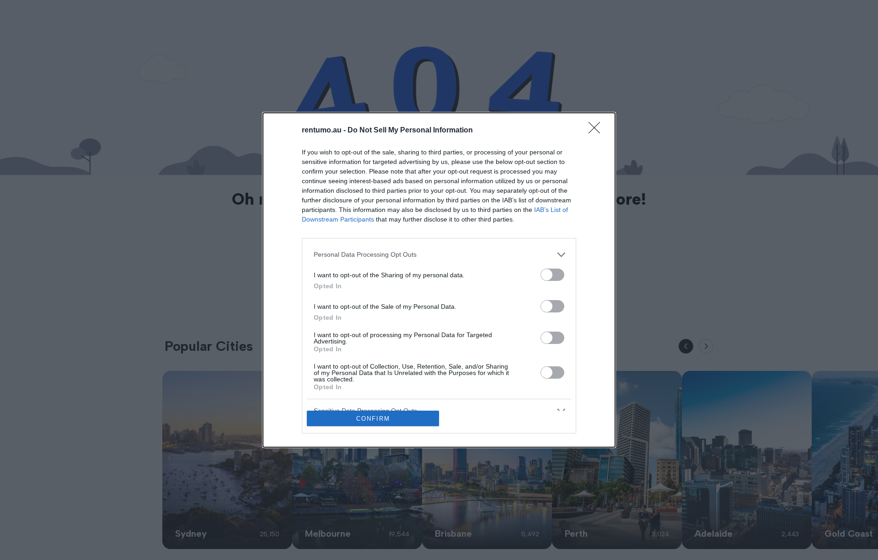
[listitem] (439, 254)
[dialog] (439, 280)
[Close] (597, 130)
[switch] (552, 275)
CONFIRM (373, 418)
